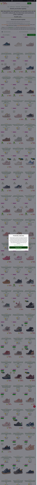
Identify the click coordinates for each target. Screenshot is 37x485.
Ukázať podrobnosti (18, 249)
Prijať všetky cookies (18, 247)
